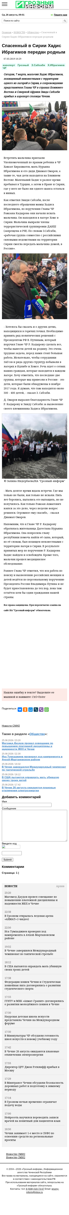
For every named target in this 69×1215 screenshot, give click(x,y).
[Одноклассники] (25, 709)
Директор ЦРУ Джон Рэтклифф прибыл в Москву (32, 1068)
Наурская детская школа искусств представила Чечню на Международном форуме (32, 1020)
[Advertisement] (34, 649)
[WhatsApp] (46, 709)
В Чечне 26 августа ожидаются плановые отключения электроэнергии (32, 1053)
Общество (33, 32)
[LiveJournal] (36, 709)
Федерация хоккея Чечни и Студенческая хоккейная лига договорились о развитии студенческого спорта (33, 985)
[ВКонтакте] (20, 709)
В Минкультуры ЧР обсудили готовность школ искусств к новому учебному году (32, 1037)
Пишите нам (60, 15)
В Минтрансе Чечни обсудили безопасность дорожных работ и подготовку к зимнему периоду (34, 1086)
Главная (6, 32)
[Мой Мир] (30, 709)
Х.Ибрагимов (56, 65)
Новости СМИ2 (15, 1154)
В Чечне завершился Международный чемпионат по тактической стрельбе (30, 952)
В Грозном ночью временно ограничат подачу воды (31, 1103)
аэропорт (9, 65)
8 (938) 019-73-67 (35, 1189)
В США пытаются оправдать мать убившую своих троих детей (33, 967)
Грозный (23, 65)
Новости (11, 886)
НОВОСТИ (19, 32)
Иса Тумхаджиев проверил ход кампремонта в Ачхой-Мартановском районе (30, 935)
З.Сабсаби (38, 65)
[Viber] (41, 709)
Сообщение (9, 808)
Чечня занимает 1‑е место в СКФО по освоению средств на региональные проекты (29, 1136)
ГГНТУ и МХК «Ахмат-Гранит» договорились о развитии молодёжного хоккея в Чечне (34, 1002)
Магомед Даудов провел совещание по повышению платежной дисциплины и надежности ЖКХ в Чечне (31, 900)
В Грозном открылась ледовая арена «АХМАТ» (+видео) (29, 917)
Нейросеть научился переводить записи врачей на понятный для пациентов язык (32, 1119)
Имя (4, 801)
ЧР (4, 68)
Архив (60, 886)
